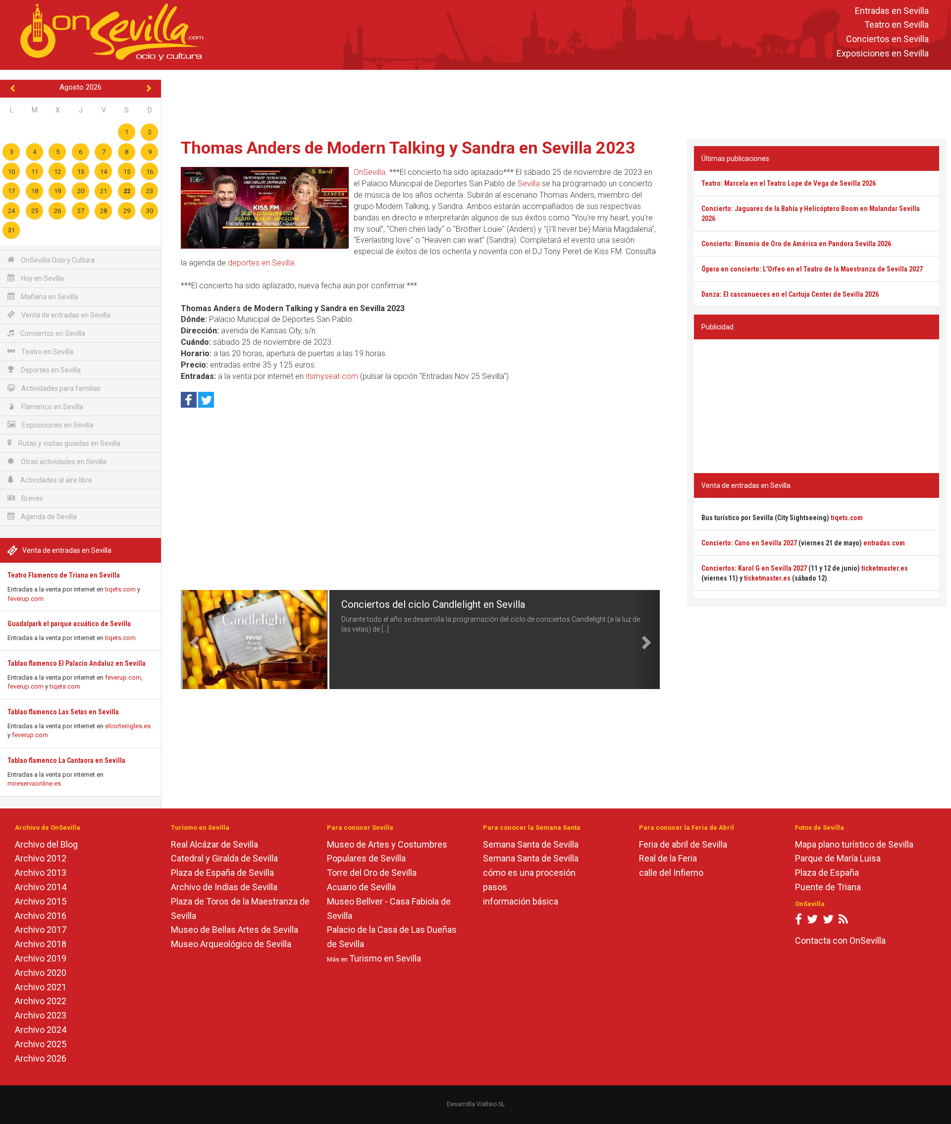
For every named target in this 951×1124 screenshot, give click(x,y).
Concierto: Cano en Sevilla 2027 (749, 543)
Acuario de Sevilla (361, 887)
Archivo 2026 (40, 1058)
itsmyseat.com (332, 376)
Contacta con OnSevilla (840, 940)
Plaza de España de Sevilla (222, 872)
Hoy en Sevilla (41, 278)
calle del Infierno (671, 872)
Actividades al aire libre (55, 480)
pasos (495, 887)
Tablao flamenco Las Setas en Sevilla (63, 712)
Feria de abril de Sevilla (683, 844)
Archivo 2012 (40, 858)
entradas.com (884, 543)
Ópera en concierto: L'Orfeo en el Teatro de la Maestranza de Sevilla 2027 (812, 269)
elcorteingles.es (128, 726)
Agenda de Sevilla (48, 517)
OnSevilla (369, 172)
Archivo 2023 (40, 1015)
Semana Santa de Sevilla (531, 844)
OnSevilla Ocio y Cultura (57, 260)
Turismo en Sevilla (385, 958)
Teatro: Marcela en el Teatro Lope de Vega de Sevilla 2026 (788, 183)
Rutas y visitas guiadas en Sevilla (68, 443)
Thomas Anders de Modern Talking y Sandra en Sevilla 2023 (408, 148)
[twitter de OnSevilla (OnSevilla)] (812, 921)
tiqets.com (120, 589)
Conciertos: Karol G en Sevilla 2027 (754, 568)
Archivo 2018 (40, 944)
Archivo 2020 (40, 972)
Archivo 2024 (40, 1029)
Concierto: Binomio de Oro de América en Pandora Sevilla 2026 (796, 244)
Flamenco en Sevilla (51, 407)
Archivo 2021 (40, 987)
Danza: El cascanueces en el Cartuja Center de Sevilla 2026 (790, 294)
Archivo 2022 (40, 1001)
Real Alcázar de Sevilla (214, 844)
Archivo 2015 (40, 901)
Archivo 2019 (40, 958)
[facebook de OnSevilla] (798, 921)
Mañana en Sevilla (48, 297)
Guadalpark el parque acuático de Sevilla (69, 624)
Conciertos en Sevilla (887, 39)
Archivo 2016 (40, 915)
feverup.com (25, 598)
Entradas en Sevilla (892, 10)
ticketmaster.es (884, 568)
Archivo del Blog (46, 844)
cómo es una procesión (529, 872)
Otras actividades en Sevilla (62, 462)
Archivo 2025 (40, 1044)
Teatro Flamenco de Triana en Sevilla (63, 575)
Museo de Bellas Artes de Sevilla (234, 929)
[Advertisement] (556, 102)
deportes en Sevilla (261, 263)
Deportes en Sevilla (50, 370)
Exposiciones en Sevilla (883, 53)
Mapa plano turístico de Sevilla (854, 844)
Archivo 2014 (40, 887)
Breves (31, 498)
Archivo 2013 (40, 872)
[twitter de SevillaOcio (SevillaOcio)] (828, 921)
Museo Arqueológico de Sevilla (231, 944)
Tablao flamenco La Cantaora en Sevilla (66, 760)
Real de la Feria (668, 858)
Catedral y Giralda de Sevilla (224, 858)
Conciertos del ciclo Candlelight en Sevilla (433, 604)
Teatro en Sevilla (896, 25)
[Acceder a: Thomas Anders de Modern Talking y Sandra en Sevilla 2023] (264, 208)
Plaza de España (827, 872)
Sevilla (529, 183)
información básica (520, 901)
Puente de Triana (828, 887)
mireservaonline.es (34, 783)
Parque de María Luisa (838, 858)
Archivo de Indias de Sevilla (224, 887)
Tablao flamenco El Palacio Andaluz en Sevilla (76, 663)
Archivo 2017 (40, 929)
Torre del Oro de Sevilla (372, 872)
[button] (193, 639)
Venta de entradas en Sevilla (65, 315)
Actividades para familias (60, 388)
